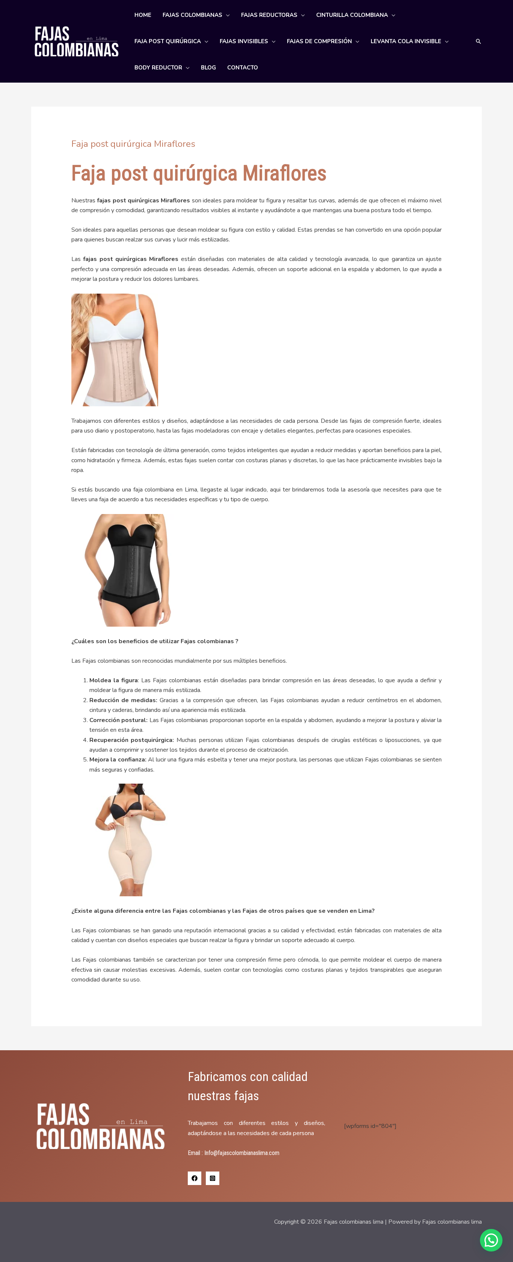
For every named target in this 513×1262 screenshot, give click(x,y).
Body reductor (158, 67)
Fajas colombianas (192, 15)
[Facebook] (194, 1178)
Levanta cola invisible (406, 41)
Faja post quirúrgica (167, 41)
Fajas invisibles (244, 41)
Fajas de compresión (319, 41)
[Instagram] (212, 1178)
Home (142, 15)
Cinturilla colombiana (352, 15)
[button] (478, 41)
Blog (208, 67)
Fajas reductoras (269, 15)
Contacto (242, 67)
